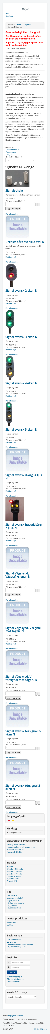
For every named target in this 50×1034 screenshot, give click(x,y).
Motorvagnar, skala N (15, 898)
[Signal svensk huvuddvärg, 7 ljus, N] (14, 509)
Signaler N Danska (14, 876)
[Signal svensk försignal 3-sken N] (17, 770)
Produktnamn (10, 152)
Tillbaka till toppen (40, 1029)
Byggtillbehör (12, 905)
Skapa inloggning (14, 976)
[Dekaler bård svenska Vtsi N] (17, 226)
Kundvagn (9, 16)
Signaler (10, 866)
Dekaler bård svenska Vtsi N (24, 242)
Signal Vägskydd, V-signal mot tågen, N (23, 629)
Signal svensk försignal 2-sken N (23, 732)
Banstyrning (11, 942)
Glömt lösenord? (13, 981)
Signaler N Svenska (14, 874)
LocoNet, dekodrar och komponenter (21, 847)
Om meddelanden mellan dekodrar (20, 944)
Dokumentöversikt (14, 939)
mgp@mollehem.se (15, 1015)
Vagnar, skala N (13, 900)
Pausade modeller (14, 908)
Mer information (11, 214)
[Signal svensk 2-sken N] (11, 275)
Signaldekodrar (12, 878)
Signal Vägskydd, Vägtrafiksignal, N (17, 574)
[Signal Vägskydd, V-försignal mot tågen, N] (17, 661)
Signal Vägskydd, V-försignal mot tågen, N (21, 678)
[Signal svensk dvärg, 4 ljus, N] (17, 459)
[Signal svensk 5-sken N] (9, 413)
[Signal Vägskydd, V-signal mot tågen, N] (17, 612)
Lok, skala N (12, 895)
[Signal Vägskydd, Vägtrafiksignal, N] (17, 558)
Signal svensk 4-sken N (21, 383)
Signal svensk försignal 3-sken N (23, 787)
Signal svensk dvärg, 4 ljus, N (24, 476)
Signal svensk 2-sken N (21, 290)
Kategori (8, 154)
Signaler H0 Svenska (15, 869)
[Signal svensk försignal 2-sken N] (17, 715)
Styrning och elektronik (16, 844)
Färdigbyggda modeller (15, 903)
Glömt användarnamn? (15, 979)
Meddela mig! (10, 257)
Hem (7, 13)
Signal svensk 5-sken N (21, 429)
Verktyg (10, 925)
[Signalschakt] (17, 178)
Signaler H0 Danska (14, 871)
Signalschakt (14, 190)
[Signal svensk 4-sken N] (9, 367)
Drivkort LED (12, 881)
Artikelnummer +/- (12, 149)
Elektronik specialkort (15, 849)
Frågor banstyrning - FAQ (16, 947)
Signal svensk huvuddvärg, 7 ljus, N (24, 526)
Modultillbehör (12, 922)
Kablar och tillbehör (14, 852)
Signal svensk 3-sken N (21, 337)
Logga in (12, 972)
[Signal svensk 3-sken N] (10, 321)
